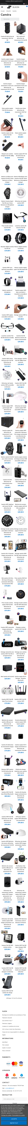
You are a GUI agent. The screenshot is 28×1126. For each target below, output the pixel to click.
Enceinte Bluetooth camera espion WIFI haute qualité (20, 722)
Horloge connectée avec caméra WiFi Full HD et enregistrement (7, 653)
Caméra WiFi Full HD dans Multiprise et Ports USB (20, 481)
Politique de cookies (6, 1115)
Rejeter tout (14, 1123)
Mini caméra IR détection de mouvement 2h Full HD (20, 38)
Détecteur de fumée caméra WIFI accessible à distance (7, 385)
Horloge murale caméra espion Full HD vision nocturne (20, 530)
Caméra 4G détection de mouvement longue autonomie (7, 746)
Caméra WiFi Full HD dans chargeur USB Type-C (20, 947)
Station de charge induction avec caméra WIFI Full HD (20, 771)
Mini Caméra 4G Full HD (7, 676)
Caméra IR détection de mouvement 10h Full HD (7, 38)
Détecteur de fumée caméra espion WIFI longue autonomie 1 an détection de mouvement (7, 922)
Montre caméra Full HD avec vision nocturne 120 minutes (7, 458)
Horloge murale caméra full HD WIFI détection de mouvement (20, 604)
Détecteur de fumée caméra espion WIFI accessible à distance (20, 407)
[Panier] (26, 7)
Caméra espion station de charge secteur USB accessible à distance (20, 458)
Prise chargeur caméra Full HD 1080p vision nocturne (20, 360)
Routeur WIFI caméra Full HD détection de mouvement (7, 771)
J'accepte (14, 1119)
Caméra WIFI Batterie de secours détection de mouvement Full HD (7, 843)
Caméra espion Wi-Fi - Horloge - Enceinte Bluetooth (21, 678)
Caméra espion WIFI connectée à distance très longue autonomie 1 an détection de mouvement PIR (20, 434)
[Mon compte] (24, 7)
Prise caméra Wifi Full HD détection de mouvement (21, 580)
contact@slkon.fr (9, 1088)
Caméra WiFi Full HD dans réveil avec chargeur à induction (7, 970)
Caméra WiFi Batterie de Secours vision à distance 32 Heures (21, 920)
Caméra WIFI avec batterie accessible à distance (7, 269)
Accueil (3, 11)
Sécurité (8, 11)
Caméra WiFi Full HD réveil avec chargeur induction (20, 970)
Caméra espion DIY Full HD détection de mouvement (20, 155)
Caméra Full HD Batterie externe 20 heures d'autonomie (20, 337)
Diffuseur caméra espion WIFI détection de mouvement (21, 818)
